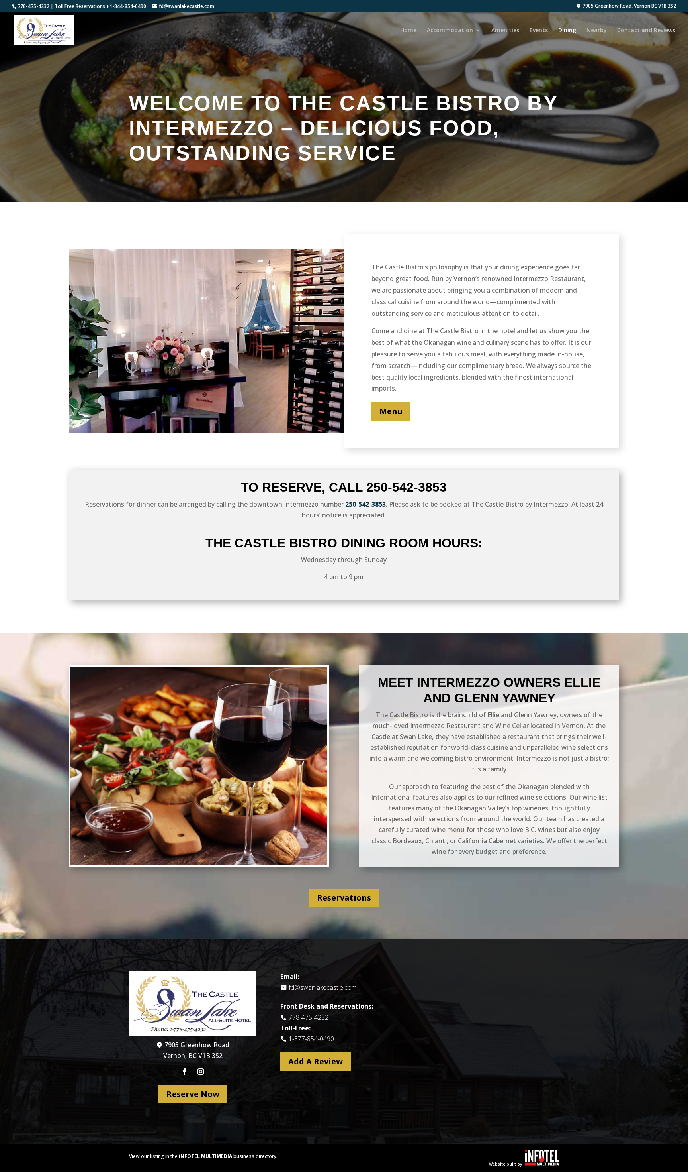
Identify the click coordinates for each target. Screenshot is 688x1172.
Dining (567, 31)
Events (539, 31)
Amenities (505, 31)
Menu (391, 411)
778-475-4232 (33, 6)
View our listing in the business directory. (203, 1156)
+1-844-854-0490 (126, 6)
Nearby (596, 31)
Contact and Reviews (646, 31)
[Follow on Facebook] (184, 1071)
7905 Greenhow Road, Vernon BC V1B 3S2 (628, 6)
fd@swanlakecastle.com (323, 987)
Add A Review (315, 1061)
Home (408, 31)
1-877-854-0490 (311, 1038)
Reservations (344, 897)
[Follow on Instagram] (200, 1071)
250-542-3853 (406, 487)
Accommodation (450, 31)
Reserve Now (192, 1094)
